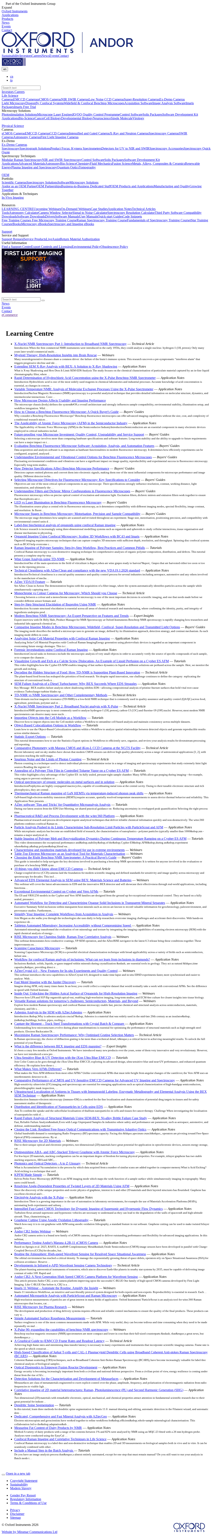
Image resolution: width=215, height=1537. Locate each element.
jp (11, 80)
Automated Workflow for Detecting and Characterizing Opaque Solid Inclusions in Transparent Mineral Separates (89, 903)
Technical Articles (144, 209)
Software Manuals (67, 216)
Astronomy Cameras (27, 137)
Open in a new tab (18, 1473)
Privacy (15, 1510)
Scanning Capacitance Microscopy (37, 948)
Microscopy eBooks (34, 224)
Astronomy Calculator (23, 212)
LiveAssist (53, 239)
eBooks (16, 224)
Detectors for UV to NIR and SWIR (125, 148)
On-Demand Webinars (76, 209)
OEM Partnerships (49, 186)
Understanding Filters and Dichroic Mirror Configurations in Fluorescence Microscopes (72, 491)
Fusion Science (122, 163)
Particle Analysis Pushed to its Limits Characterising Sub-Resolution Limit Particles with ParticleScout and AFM (88, 827)
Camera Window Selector (55, 212)
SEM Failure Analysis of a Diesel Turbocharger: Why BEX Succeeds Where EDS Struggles (75, 684)
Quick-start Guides (110, 216)
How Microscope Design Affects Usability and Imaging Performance (60, 400)
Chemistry (83, 163)
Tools (5, 212)
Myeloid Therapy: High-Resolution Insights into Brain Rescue (55, 355)
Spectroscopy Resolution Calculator (131, 212)
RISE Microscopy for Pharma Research (40, 1307)
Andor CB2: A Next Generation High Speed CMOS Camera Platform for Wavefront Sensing (76, 1276)
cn (11, 76)
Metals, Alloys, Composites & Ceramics (158, 163)
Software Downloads (31, 216)
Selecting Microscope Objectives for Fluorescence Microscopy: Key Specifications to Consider (77, 480)
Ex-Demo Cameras (172, 99)
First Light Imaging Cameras (60, 137)
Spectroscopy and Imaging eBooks (71, 224)
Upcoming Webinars (47, 209)
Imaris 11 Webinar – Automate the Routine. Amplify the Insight (56, 1288)
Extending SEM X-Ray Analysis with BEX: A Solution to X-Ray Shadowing (65, 366)
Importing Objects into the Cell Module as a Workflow (50, 718)
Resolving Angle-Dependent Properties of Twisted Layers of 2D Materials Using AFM (71, 1186)
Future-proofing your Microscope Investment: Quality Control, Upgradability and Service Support (79, 434)
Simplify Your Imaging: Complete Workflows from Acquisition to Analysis (63, 914)
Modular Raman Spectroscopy (22, 160)
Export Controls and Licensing (51, 246)
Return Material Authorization (80, 239)
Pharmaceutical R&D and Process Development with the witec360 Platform (64, 816)
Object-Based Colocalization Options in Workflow (47, 725)
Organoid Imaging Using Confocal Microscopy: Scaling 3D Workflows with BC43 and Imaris (76, 536)
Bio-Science (26, 118)
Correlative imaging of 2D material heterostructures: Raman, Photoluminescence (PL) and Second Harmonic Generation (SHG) (98, 1390)
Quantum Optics (68, 167)
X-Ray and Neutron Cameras (129, 133)
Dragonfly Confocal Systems (44, 103)
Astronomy (52, 163)
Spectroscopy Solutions (42, 182)
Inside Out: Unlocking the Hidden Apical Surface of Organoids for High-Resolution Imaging (75, 993)
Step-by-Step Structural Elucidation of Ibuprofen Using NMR (55, 604)
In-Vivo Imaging (13, 197)
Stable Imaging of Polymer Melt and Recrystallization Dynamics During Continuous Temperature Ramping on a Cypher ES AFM (100, 838)
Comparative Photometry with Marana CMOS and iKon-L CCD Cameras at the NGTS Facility (77, 748)
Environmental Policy (86, 246)
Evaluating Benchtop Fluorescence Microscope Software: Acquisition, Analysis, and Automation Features (84, 446)
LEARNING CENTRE (18, 209)
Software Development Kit (180, 114)
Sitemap (15, 1517)
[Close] (3, 1474)
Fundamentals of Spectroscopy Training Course (158, 220)
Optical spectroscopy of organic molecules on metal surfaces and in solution (64, 782)
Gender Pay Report (23, 1495)
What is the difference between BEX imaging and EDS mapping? (57, 1046)
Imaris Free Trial (25, 107)
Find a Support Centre (16, 246)
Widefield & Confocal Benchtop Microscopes (94, 103)
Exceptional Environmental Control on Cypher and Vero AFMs (56, 891)
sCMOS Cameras (49, 99)
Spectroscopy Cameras (164, 133)
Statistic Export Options (30, 736)
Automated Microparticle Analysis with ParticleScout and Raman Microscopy (65, 1295)
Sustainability (11, 55)
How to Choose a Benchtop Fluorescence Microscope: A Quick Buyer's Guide (66, 412)
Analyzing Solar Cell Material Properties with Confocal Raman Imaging (62, 638)
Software (63, 182)
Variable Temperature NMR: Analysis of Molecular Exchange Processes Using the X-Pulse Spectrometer (83, 389)
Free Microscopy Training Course (54, 220)
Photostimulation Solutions (19, 114)
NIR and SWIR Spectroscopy (61, 160)
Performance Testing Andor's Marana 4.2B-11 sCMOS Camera (56, 1242)
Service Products (35, 239)
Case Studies (99, 209)
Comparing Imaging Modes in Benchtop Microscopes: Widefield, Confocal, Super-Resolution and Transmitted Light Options (97, 627)
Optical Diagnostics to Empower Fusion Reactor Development (55, 1367)
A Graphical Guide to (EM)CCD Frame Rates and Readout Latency (59, 1341)
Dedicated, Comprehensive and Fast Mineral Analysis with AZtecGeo (60, 1416)
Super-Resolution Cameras (141, 99)
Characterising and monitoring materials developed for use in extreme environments (69, 850)
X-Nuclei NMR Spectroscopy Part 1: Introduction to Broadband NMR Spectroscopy (70, 344)
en (4, 69)
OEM (5, 175)
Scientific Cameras (14, 182)
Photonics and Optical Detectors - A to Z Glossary (47, 1163)
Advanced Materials (31, 163)
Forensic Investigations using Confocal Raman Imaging (51, 650)
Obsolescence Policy (114, 246)
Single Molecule (121, 118)
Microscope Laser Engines (54, 114)
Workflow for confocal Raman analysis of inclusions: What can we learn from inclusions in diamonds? (82, 959)
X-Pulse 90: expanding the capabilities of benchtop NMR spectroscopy (61, 1329)
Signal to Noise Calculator (89, 212)
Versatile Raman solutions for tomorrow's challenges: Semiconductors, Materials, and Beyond (76, 1001)
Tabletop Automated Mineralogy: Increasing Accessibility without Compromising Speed (73, 925)
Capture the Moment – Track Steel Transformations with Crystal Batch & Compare (69, 1023)
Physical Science (13, 126)
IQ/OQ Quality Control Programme (96, 114)
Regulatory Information (25, 1499)
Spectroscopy (11, 148)
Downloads (9, 216)
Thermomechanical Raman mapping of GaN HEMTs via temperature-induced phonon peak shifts (78, 793)
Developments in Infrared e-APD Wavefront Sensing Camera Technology (63, 1265)
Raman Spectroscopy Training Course (102, 220)
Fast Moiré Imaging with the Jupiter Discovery (45, 982)
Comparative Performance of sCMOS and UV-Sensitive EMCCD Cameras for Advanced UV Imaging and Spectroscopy (94, 1080)
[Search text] (43, 300)
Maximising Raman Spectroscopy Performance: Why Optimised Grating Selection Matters (74, 1035)
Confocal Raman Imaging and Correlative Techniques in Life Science (60, 1439)
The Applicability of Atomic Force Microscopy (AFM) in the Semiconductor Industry (70, 423)
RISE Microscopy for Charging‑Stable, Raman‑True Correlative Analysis (62, 937)
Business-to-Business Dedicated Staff (86, 186)
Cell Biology (52, 118)
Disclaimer (17, 1514)
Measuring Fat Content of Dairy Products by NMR (48, 1428)
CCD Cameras (59, 133)
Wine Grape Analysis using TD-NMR (39, 559)
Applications (10, 118)
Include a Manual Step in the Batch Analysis (44, 1450)
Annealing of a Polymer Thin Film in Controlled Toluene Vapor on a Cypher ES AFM (71, 770)
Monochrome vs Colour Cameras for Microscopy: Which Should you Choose (65, 593)
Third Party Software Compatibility (178, 212)
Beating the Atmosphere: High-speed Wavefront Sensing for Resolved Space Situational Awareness (80, 1254)
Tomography (87, 167)
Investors (25, 55)
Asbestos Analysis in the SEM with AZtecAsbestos (48, 1012)
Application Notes (120, 209)
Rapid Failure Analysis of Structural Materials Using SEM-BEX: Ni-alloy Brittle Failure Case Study (80, 1118)
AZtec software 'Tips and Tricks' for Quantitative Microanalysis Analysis (62, 804)
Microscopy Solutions (83, 182)
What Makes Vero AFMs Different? (38, 1069)
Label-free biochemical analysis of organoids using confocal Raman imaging (64, 525)
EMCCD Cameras (25, 99)
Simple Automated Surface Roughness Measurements (49, 1318)
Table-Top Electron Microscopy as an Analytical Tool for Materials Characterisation (69, 853)
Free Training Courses (16, 220)
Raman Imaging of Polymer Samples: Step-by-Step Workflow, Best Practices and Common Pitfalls (79, 548)
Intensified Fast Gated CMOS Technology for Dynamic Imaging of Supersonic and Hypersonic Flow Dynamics (88, 1209)
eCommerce (10, 315)
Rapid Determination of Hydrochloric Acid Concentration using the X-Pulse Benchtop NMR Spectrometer (85, 378)
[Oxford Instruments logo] (14, 65)
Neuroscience (102, 118)
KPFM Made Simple (28, 1175)
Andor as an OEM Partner (19, 186)
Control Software (131, 114)
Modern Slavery (20, 1488)
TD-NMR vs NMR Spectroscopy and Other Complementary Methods (60, 695)
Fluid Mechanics (101, 163)
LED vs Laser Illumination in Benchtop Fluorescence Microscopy (58, 502)
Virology (138, 118)
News (45, 55)
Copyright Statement (23, 1480)
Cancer (39, 118)
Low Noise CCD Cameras (106, 99)
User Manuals (88, 216)
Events (53, 55)
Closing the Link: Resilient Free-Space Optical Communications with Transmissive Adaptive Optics (80, 1129)
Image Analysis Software (169, 103)
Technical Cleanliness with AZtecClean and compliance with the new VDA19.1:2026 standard (77, 570)
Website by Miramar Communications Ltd (29, 1532)
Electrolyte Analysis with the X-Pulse (39, 1197)
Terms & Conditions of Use (28, 1503)
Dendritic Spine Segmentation (34, 1405)
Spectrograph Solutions (35, 148)
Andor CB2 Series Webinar (32, 1231)
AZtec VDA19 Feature (29, 582)
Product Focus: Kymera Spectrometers (75, 148)
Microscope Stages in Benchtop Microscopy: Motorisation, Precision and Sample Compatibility (77, 514)
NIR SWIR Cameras (75, 99)
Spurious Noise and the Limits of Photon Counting (47, 759)
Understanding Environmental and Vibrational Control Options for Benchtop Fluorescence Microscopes (83, 457)
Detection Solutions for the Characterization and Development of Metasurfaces (66, 1378)
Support (7, 231)
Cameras (7, 99)
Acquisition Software (138, 103)
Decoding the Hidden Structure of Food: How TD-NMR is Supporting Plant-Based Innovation (77, 672)
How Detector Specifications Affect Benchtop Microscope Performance (61, 468)
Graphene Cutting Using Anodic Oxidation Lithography (51, 1220)
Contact (63, 55)
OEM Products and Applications (132, 186)
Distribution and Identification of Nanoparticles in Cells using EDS (58, 1107)
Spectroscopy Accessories (166, 148)
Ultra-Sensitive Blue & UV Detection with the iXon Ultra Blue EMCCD (62, 1057)
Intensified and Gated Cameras (89, 133)
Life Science (10, 95)
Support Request (13, 239)
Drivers (50, 216)
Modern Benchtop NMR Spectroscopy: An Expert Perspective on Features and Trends (71, 616)
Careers (36, 55)
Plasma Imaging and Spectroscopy (34, 167)
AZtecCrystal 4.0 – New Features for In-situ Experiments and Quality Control (66, 971)
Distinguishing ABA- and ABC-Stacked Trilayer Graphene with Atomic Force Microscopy (74, 1152)
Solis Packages (152, 114)
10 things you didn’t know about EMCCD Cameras (48, 869)
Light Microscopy (13, 103)
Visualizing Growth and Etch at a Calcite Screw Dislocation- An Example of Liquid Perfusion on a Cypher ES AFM (91, 661)
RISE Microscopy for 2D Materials (37, 1141)
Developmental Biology (77, 118)
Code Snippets (132, 216)
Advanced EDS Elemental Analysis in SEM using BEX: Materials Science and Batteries (72, 880)
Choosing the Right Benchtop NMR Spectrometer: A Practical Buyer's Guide (65, 857)
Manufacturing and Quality (172, 186)
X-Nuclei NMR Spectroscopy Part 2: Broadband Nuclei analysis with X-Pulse (66, 706)
